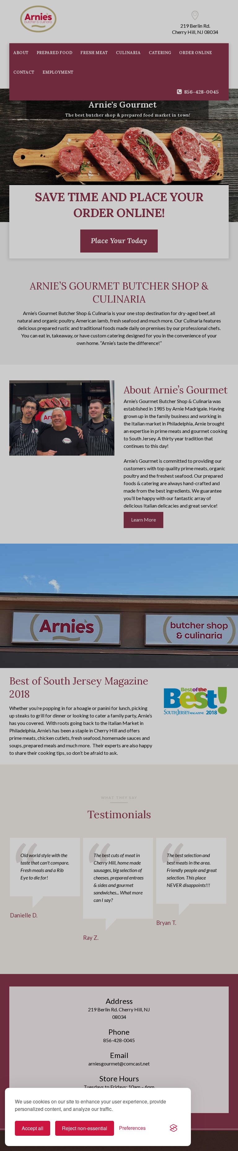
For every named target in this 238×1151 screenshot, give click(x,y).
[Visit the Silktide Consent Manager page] (173, 1128)
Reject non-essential (84, 1128)
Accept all (32, 1128)
